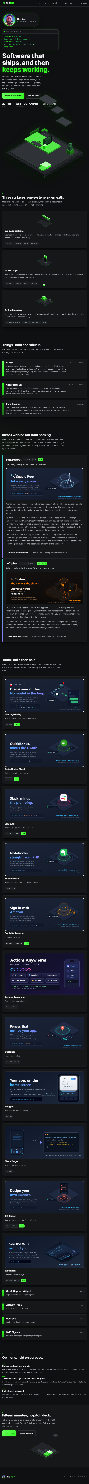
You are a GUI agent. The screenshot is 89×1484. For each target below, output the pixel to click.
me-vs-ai (68, 3)
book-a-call (82, 3)
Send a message (26, 1433)
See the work (33, 96)
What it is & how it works (18, 637)
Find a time (9, 1433)
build (38, 3)
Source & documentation (18, 553)
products (56, 3)
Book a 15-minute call (13, 96)
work (47, 3)
